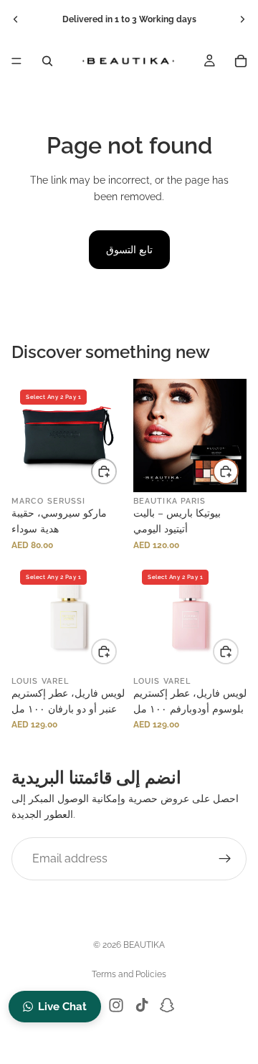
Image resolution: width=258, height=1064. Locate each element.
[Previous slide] (16, 19)
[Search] (47, 61)
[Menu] (16, 60)
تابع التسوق (129, 249)
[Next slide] (242, 19)
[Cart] (241, 61)
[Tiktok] (141, 1005)
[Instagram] (116, 1005)
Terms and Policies (129, 974)
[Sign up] (225, 859)
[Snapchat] (167, 1005)
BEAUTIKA (144, 945)
